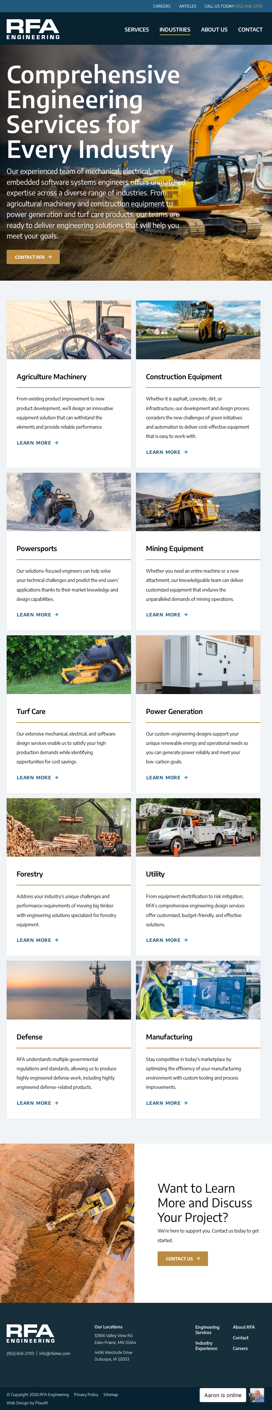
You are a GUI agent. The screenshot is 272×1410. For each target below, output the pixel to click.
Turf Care (31, 711)
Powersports (37, 548)
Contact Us (179, 1258)
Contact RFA (30, 257)
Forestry (30, 874)
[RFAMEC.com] (33, 29)
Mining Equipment (174, 548)
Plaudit (41, 1402)
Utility (155, 874)
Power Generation (174, 711)
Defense (29, 1036)
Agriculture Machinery (52, 376)
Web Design (18, 1402)
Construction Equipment (184, 376)
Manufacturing (169, 1036)
